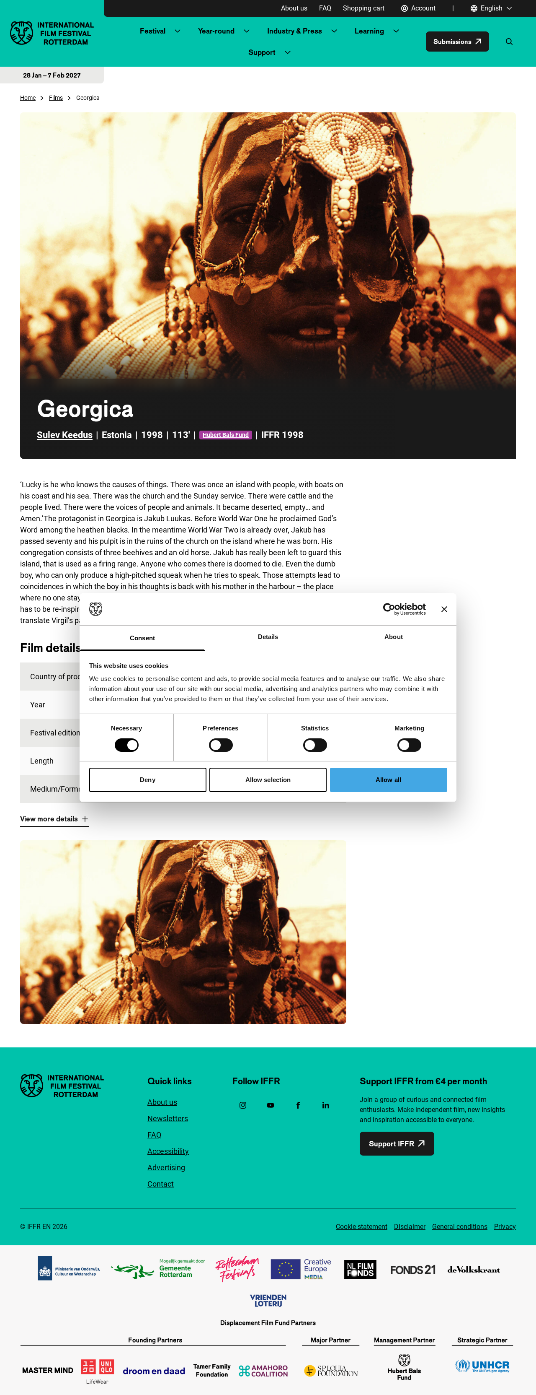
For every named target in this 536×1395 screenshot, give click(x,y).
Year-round (216, 30)
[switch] (221, 745)
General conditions (459, 1227)
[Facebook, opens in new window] (298, 1105)
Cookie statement (361, 1227)
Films (56, 97)
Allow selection (268, 779)
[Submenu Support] (287, 52)
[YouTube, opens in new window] (270, 1105)
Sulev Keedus (65, 435)
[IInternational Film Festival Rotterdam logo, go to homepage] (52, 32)
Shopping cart (363, 8)
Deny (147, 779)
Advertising (166, 1167)
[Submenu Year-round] (246, 31)
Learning (369, 30)
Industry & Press (294, 30)
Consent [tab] (142, 638)
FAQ (325, 8)
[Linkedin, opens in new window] (325, 1105)
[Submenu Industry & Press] (334, 31)
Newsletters (167, 1118)
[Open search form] (509, 41)
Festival (152, 30)
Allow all (388, 779)
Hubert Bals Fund (226, 434)
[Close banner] (444, 609)
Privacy (505, 1227)
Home (28, 97)
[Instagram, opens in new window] (242, 1105)
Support (262, 52)
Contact (160, 1183)
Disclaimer (409, 1227)
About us (294, 8)
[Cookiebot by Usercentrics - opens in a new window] (389, 609)
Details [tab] (268, 636)
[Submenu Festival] (177, 31)
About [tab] (393, 636)
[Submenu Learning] (396, 31)
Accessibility (168, 1151)
